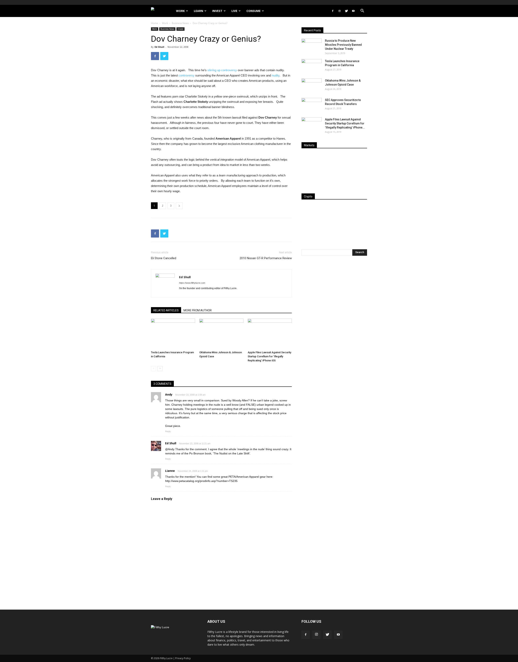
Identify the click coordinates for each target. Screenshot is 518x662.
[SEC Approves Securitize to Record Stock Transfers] (311, 105)
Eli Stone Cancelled (163, 258)
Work (180, 11)
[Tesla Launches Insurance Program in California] (173, 334)
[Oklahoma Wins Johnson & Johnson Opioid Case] (221, 334)
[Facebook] (333, 11)
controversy (186, 75)
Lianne (170, 471)
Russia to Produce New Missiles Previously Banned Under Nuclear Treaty (343, 44)
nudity (275, 75)
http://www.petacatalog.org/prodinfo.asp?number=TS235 (201, 481)
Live (234, 11)
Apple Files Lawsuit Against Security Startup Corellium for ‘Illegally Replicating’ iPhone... (345, 123)
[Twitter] (346, 11)
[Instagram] (339, 11)
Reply (168, 431)
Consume (253, 11)
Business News (180, 23)
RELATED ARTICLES (166, 310)
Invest (217, 11)
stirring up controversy (222, 70)
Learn (198, 11)
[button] (362, 11)
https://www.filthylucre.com (192, 283)
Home (154, 23)
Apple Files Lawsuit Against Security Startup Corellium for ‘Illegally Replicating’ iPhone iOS (269, 356)
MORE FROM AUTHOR (198, 310)
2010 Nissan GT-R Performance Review (266, 258)
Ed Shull (159, 46)
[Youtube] (353, 11)
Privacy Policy (183, 658)
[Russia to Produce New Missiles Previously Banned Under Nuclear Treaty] (311, 46)
